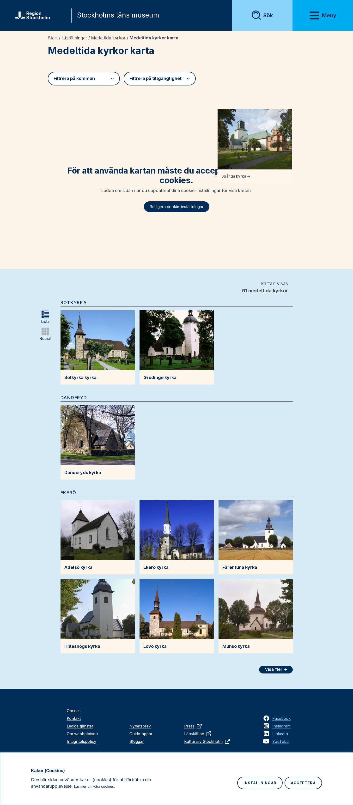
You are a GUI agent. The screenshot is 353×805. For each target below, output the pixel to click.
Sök (268, 15)
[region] (176, 778)
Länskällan (194, 733)
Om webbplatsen (82, 733)
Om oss (73, 710)
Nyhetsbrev (140, 726)
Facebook (281, 718)
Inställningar (259, 783)
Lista (45, 321)
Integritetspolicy (81, 741)
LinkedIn (280, 733)
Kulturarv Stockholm (203, 741)
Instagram (281, 726)
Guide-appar (140, 733)
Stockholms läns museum (118, 15)
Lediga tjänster (80, 726)
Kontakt (74, 718)
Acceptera (303, 783)
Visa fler (273, 669)
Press (189, 726)
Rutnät (45, 338)
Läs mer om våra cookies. (94, 786)
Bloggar (136, 741)
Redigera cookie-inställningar (177, 206)
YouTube (280, 741)
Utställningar (74, 37)
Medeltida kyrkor (108, 37)
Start (53, 37)
